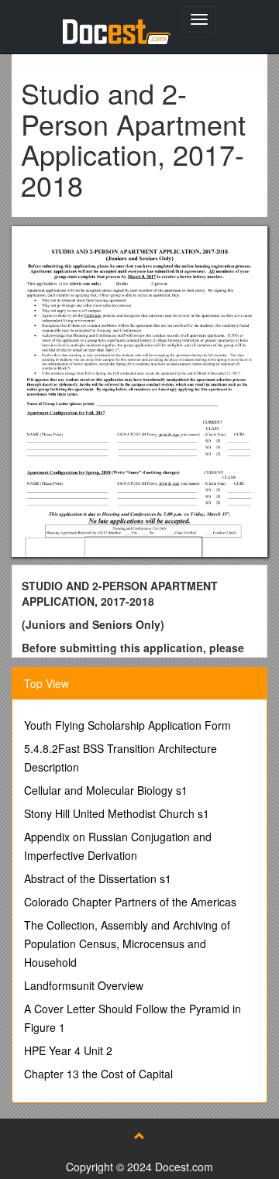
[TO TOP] (139, 1135)
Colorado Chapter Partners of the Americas (130, 901)
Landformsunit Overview (83, 985)
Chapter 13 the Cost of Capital (98, 1073)
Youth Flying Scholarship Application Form (127, 725)
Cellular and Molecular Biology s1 (106, 790)
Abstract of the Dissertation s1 (97, 878)
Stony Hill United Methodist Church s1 (116, 813)
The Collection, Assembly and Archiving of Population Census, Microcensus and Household (127, 943)
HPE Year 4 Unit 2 (68, 1050)
